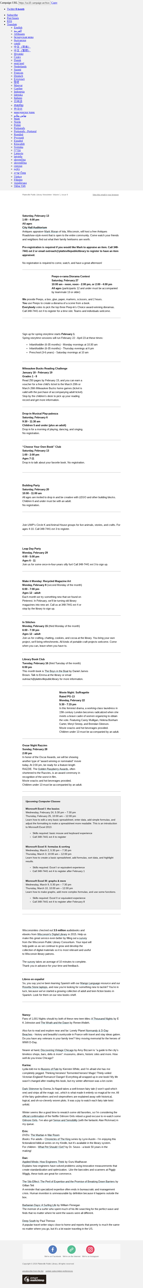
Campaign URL (9, 2)
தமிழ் (17, 169)
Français (18, 72)
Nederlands (20, 66)
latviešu (18, 156)
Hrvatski (18, 53)
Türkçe (18, 176)
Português (19, 128)
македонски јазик (24, 112)
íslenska (18, 94)
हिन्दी (16, 82)
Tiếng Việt (19, 186)
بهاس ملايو (20, 115)
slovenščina (20, 162)
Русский (19, 137)
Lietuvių (18, 153)
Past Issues (13, 18)
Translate (12, 24)
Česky (17, 57)
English (18, 27)
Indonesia (19, 91)
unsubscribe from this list (32, 1271)
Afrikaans (19, 34)
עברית (17, 150)
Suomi (17, 69)
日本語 (18, 101)
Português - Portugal (25, 131)
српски (18, 165)
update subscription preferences (59, 1271)
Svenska (18, 147)
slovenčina (20, 159)
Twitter (15, 9)
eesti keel (19, 63)
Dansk (17, 60)
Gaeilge (18, 88)
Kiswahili (19, 143)
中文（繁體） (22, 50)
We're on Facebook (52, 1256)
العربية (18, 30)
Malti (17, 118)
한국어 (18, 108)
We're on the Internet (71, 1256)
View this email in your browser (106, 195)
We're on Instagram (90, 1256)
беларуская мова (23, 37)
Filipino (18, 179)
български (20, 40)
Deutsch (18, 75)
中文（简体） (22, 46)
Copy (54, 2)
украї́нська (20, 182)
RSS (9, 21)
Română (18, 134)
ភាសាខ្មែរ (18, 105)
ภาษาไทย (20, 172)
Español (18, 140)
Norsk (17, 121)
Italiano (18, 97)
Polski (17, 125)
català (17, 43)
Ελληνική (19, 79)
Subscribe (12, 14)
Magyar (18, 85)
